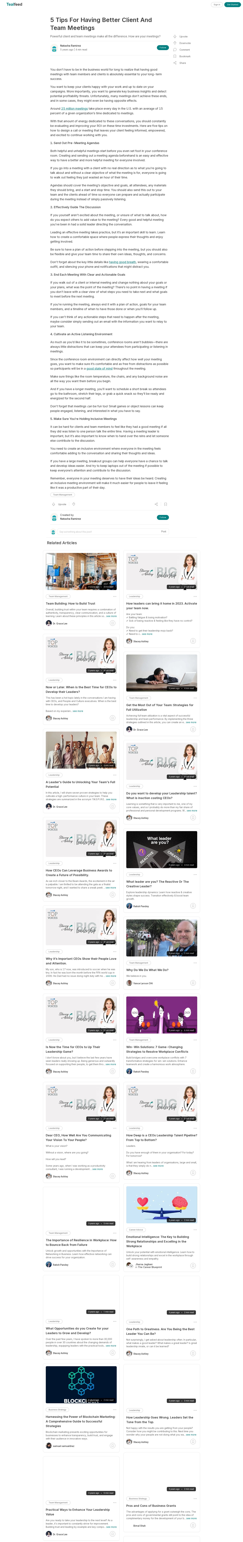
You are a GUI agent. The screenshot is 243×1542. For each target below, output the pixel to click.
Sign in (217, 4)
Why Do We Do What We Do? (147, 970)
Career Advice (136, 1229)
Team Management (62, 494)
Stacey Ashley (140, 641)
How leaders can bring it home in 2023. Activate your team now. (161, 606)
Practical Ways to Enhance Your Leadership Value (78, 1512)
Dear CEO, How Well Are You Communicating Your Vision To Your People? (78, 1138)
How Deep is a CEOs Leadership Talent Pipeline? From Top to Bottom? (161, 1138)
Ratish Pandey (141, 906)
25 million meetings (74, 108)
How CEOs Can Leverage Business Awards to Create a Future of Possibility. (79, 873)
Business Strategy (138, 1498)
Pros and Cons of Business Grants (151, 1505)
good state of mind (99, 368)
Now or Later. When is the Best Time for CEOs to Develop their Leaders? (81, 689)
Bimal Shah (139, 1525)
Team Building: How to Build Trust (70, 603)
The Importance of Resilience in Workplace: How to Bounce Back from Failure (81, 1242)
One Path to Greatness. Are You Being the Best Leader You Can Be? (160, 1331)
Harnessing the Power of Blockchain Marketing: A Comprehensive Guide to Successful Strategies (80, 1421)
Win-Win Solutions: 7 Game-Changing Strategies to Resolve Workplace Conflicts (157, 1049)
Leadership (134, 596)
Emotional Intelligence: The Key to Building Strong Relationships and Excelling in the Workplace (157, 1241)
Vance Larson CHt (143, 983)
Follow (163, 47)
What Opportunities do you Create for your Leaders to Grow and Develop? (77, 1331)
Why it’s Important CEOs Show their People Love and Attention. (81, 961)
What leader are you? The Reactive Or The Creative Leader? (157, 884)
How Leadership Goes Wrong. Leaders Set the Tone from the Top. (159, 1420)
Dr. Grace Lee (140, 729)
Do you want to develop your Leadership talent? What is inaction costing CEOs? (161, 796)
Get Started (232, 4)
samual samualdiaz (63, 1446)
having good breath (122, 262)
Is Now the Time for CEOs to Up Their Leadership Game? (73, 1049)
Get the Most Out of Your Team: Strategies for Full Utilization (159, 707)
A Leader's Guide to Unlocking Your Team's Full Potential (80, 784)
